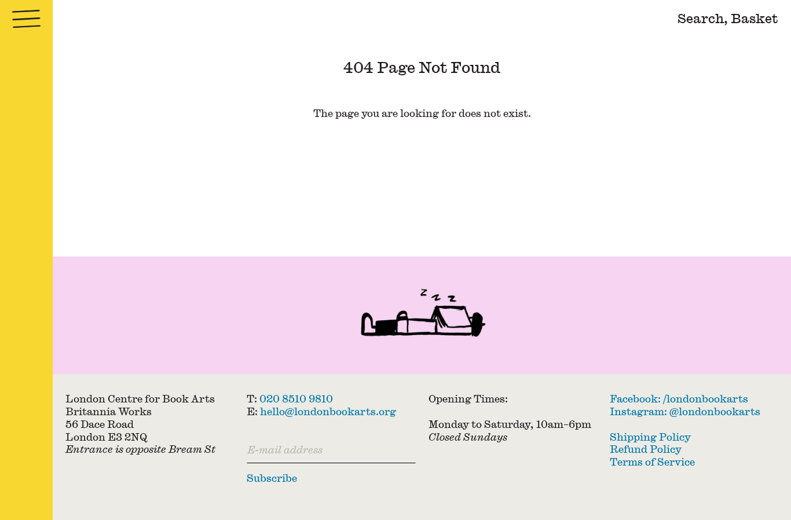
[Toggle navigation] (26, 19)
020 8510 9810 (296, 398)
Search (701, 17)
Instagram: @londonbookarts (685, 411)
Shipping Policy (650, 436)
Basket (754, 17)
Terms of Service (652, 461)
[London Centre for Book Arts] (422, 315)
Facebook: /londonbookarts (679, 398)
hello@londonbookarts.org (328, 411)
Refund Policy (646, 449)
